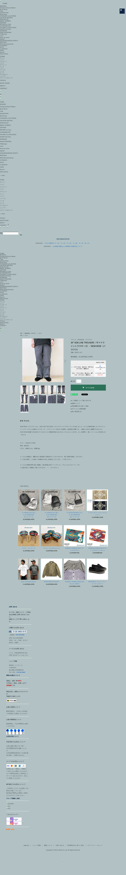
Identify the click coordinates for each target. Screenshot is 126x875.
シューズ (2, 76)
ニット (2, 66)
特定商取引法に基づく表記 (79, 406)
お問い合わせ (60, 845)
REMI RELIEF (4, 123)
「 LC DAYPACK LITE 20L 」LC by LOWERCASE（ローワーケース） (51, 515)
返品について (75, 403)
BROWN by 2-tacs (5, 24)
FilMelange (3, 34)
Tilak (1, 111)
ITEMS (2, 56)
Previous (21, 361)
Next (65, 361)
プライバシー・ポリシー (94, 845)
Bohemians (3, 116)
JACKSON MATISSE (6, 121)
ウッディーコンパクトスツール (51, 548)
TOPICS (3, 80)
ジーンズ (2, 70)
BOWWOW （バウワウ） (30, 333)
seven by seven (5, 37)
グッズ (2, 73)
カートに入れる (90, 387)
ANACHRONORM (5, 32)
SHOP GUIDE (5, 83)
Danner (2, 52)
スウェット (3, 65)
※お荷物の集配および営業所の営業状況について (67, 246)
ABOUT (2, 86)
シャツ (2, 60)
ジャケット (3, 61)
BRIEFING (3, 42)
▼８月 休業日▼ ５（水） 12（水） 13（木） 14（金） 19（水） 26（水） (67, 243)
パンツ (2, 68)
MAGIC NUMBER (5, 125)
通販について (48, 845)
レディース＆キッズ (6, 78)
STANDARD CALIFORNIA (8, 118)
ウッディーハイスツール (28, 548)
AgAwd (2, 39)
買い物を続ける (76, 411)
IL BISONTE (4, 49)
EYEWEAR (3, 46)
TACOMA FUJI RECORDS (8, 27)
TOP (21, 333)
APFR (2, 47)
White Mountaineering (6, 44)
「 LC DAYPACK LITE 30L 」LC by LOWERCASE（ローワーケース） (28, 515)
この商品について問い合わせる (81, 400)
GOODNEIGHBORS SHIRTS (9, 41)
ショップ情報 (36, 845)
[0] (63, 228)
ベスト (2, 63)
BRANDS (3, 104)
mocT (1, 36)
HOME (5, 3)
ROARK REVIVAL (5, 29)
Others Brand (4, 54)
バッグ (2, 71)
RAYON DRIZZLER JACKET (51, 581)
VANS (2, 50)
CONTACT (3, 88)
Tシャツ (2, 58)
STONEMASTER (5, 26)
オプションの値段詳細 (78, 409)
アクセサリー (4, 74)
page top (26, 845)
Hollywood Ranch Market (7, 107)
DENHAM (3, 127)
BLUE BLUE (4, 109)
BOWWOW (3, 31)
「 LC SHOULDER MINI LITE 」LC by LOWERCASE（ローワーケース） (74, 515)
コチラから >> (54, 468)
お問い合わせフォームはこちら (18, 655)
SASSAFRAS (4, 114)
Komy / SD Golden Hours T (28, 581)
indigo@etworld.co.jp (20, 653)
